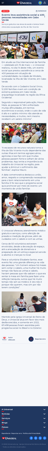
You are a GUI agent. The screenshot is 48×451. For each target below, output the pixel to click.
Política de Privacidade (31, 433)
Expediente (6, 433)
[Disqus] (24, 374)
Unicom (5, 11)
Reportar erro (16, 433)
